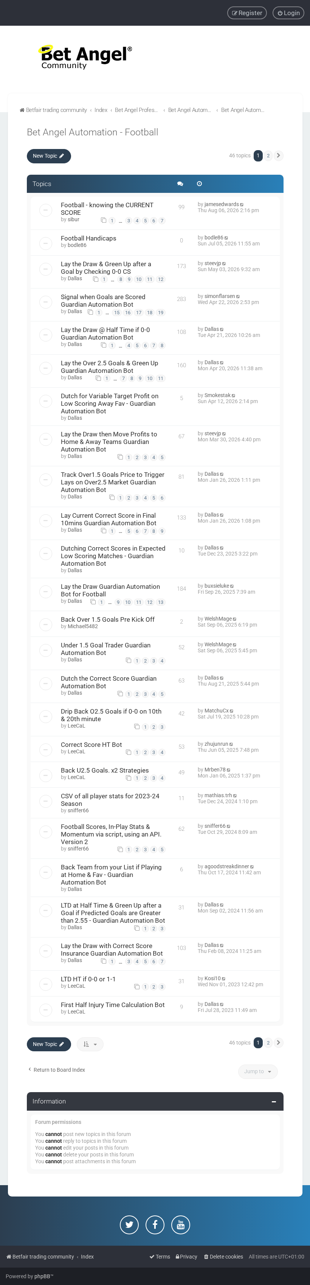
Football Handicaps (88, 238)
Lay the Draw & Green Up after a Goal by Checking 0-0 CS (106, 267)
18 (149, 312)
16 (127, 312)
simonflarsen (220, 296)
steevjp (213, 263)
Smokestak (218, 395)
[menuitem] (288, 12)
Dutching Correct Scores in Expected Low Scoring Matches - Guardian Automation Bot (113, 556)
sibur (73, 219)
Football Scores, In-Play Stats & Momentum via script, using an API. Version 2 (111, 834)
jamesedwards (222, 204)
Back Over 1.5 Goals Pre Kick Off (108, 619)
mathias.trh (218, 795)
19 (160, 312)
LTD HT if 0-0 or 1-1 (88, 979)
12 (160, 279)
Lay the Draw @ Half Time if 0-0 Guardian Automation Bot (105, 333)
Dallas (75, 278)
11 (149, 279)
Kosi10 (213, 978)
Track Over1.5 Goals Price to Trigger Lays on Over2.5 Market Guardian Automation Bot (112, 482)
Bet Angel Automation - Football (92, 132)
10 (138, 279)
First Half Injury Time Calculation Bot (113, 1005)
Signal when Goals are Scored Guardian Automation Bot (103, 300)
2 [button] (268, 155)
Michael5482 (83, 626)
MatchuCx (217, 711)
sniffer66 (78, 810)
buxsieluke (217, 586)
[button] (279, 156)
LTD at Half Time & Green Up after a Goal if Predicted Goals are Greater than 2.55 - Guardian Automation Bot (113, 913)
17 (138, 312)
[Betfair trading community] (75, 59)
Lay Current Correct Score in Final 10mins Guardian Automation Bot (109, 519)
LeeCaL (76, 726)
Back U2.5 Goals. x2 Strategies (105, 770)
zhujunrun (216, 744)
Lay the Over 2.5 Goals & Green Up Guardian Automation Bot (109, 366)
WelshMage (218, 619)
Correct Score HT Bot (91, 744)
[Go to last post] (242, 204)
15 (116, 312)
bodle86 (77, 245)
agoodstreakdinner (227, 866)
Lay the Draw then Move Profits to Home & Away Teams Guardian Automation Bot (109, 441)
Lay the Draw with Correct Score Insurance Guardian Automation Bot (112, 949)
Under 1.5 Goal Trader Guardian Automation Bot (105, 648)
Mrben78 (215, 770)
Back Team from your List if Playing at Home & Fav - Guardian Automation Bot (111, 874)
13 (160, 602)
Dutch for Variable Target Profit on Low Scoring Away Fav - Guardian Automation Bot (109, 403)
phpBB (42, 1276)
